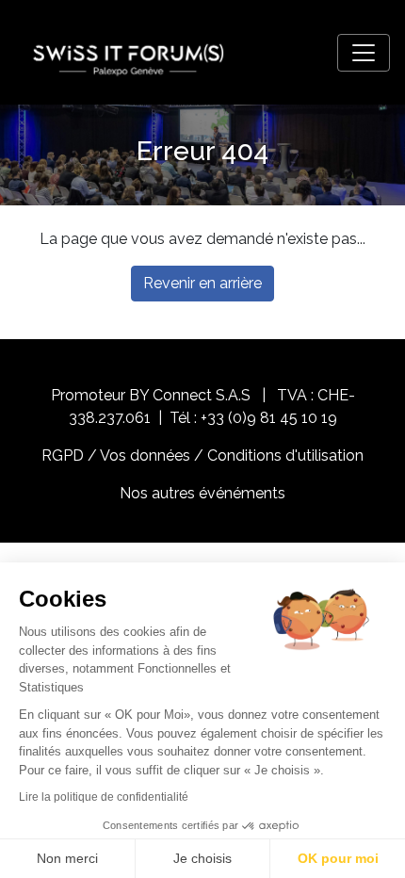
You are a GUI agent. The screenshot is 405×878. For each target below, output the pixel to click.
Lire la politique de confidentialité (103, 797)
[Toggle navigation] (363, 53)
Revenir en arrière (202, 283)
